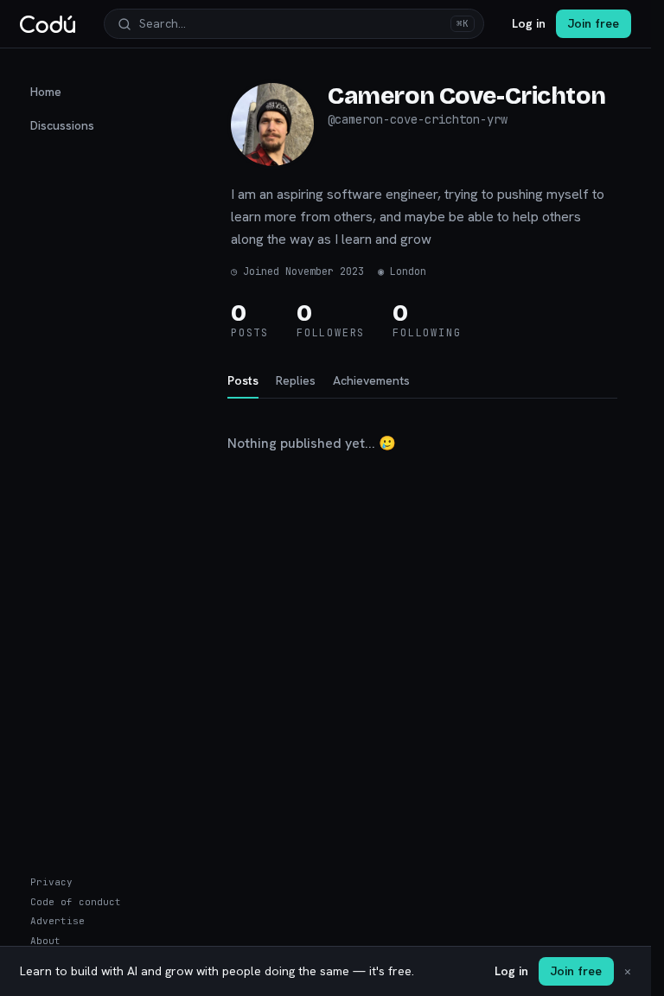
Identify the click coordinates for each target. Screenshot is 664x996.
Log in (529, 23)
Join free (593, 23)
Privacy (51, 882)
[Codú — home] (47, 24)
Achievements (371, 380)
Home (45, 91)
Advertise (57, 921)
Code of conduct (75, 902)
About (45, 941)
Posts (243, 380)
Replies (296, 380)
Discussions (62, 125)
